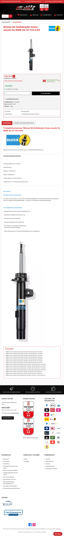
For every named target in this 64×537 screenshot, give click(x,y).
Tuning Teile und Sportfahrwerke (11, 488)
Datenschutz (6, 464)
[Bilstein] (55, 29)
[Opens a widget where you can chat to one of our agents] (57, 534)
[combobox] (5, 16)
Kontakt (48, 459)
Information (6, 455)
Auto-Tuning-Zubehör (8, 477)
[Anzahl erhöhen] (29, 93)
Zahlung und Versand (51, 468)
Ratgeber (26, 461)
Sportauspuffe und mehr (9, 479)
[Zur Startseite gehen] (26, 7)
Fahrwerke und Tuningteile (10, 486)
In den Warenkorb (45, 93)
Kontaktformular (14, 413)
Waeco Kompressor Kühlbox (10, 470)
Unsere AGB (6, 461)
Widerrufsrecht (49, 461)
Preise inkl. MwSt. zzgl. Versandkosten (13, 80)
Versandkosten (28, 528)
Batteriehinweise (50, 466)
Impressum (6, 459)
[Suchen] (10, 16)
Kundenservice (49, 455)
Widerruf (48, 464)
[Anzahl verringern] (6, 93)
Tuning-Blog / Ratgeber (31, 455)
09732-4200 (6, 407)
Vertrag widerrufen (8, 418)
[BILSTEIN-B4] (32, 54)
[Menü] (4, 13)
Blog (25, 459)
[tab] (7, 123)
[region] (32, 54)
